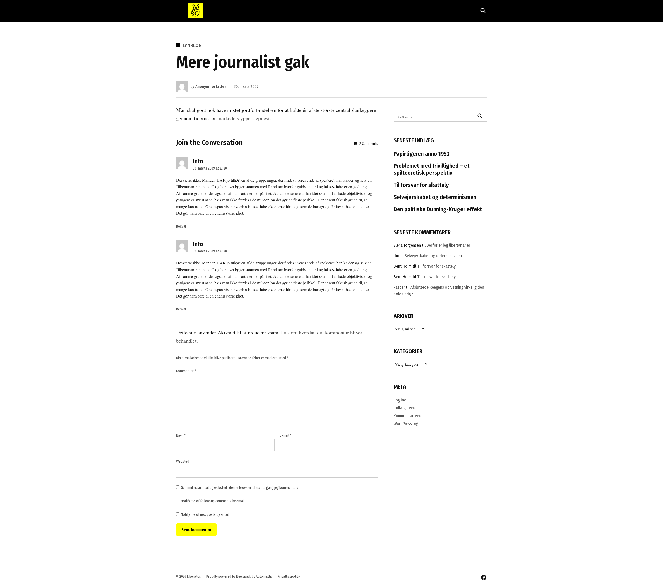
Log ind (400, 400)
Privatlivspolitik (289, 576)
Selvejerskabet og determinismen (435, 197)
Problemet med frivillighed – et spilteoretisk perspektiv (431, 169)
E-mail (285, 435)
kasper (399, 287)
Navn (181, 435)
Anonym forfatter (210, 86)
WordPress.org (406, 423)
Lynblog (192, 45)
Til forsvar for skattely (421, 184)
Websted (182, 461)
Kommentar (186, 371)
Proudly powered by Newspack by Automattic (239, 576)
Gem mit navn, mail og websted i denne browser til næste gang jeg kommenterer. (240, 487)
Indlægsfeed (404, 407)
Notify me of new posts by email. (205, 514)
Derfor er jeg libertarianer (448, 245)
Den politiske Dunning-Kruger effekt (438, 209)
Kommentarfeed (407, 415)
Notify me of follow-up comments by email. (213, 501)
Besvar (181, 226)
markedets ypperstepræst (243, 118)
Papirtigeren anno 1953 (421, 153)
